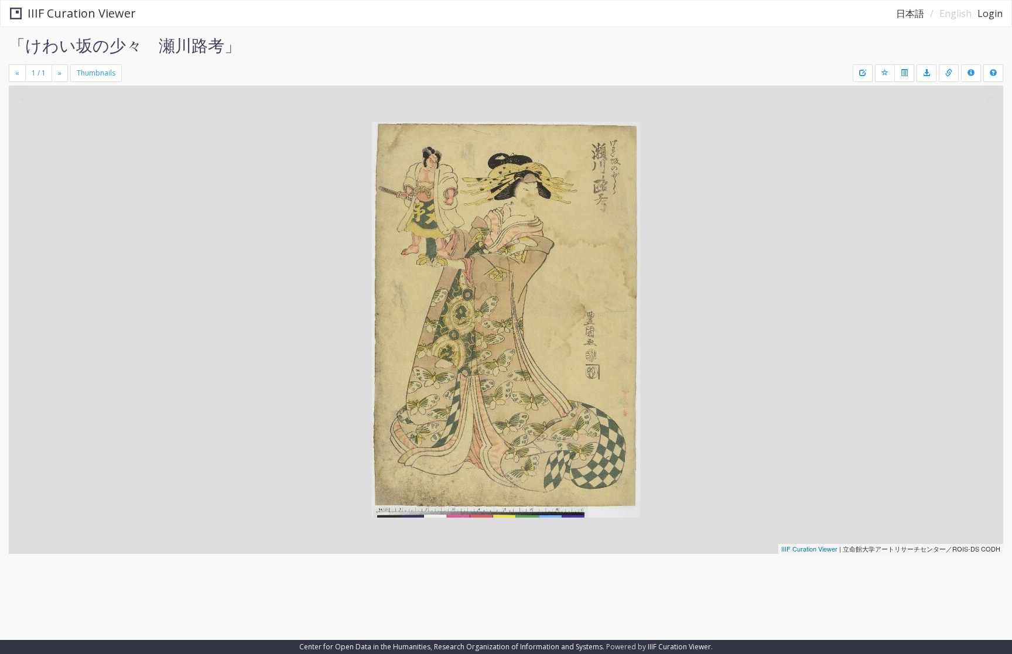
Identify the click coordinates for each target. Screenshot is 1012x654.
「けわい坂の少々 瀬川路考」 (125, 45)
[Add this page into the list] (885, 73)
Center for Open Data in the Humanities (364, 647)
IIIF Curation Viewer (82, 13)
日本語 (910, 13)
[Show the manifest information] (971, 73)
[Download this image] (926, 73)
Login (990, 13)
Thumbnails (96, 73)
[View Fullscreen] (22, 135)
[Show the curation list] (904, 73)
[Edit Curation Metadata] (863, 73)
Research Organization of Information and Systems (518, 647)
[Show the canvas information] (949, 73)
